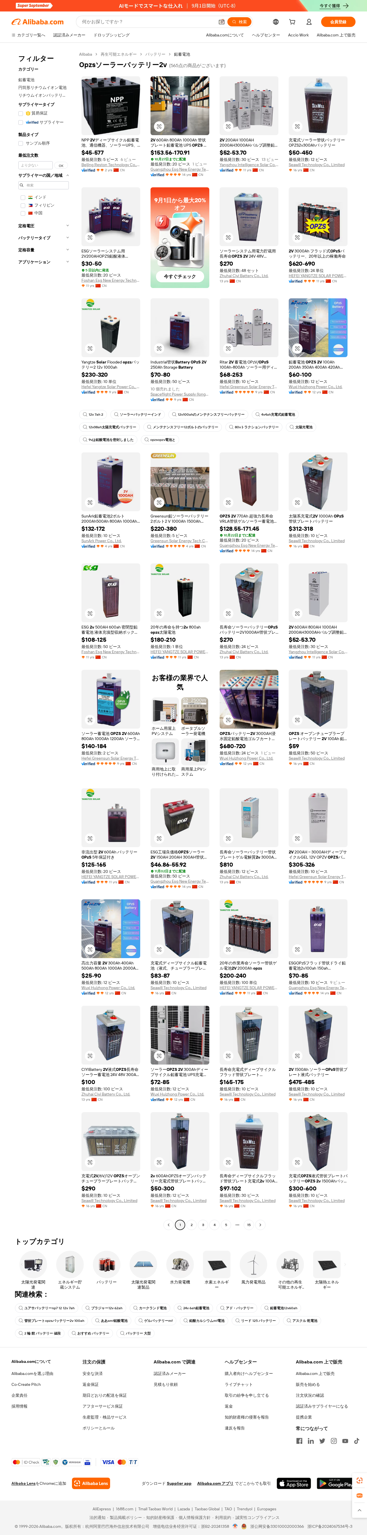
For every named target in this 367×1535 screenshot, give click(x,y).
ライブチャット (239, 1384)
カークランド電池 (153, 1308)
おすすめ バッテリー (93, 1333)
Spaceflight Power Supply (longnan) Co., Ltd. (180, 394)
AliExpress (102, 1509)
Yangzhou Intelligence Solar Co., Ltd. (249, 164)
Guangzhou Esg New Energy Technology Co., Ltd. (180, 169)
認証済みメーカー (170, 1373)
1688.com (124, 1509)
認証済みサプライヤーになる (322, 1406)
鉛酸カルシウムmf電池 (207, 1321)
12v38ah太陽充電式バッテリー (112, 427)
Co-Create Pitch (26, 1384)
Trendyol (244, 1509)
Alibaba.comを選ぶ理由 (32, 1373)
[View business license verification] (235, 1526)
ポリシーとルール (99, 1428)
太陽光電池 (304, 427)
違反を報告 (235, 1428)
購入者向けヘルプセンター (249, 1373)
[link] (359, 1480)
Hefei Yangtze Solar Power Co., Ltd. (110, 386)
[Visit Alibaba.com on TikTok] (356, 1440)
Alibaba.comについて (31, 1361)
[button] (221, 21)
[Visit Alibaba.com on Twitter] (322, 1440)
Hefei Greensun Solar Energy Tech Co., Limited (249, 386)
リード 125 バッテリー (258, 1321)
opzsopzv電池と (162, 440)
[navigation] (43, 640)
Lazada (183, 1509)
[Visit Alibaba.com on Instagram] (333, 1440)
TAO (228, 1509)
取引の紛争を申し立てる (247, 1395)
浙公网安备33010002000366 (277, 1526)
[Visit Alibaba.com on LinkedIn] (310, 1440)
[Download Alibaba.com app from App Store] (294, 1483)
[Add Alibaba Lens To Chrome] (91, 1483)
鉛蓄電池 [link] (182, 54)
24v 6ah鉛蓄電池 (196, 1308)
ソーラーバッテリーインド (140, 415)
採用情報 (19, 1406)
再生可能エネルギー (119, 54)
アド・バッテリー (239, 1308)
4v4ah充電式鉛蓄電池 (278, 415)
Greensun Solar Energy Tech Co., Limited (180, 540)
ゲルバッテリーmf (158, 1321)
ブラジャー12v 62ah (106, 1308)
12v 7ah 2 (96, 415)
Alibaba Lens (23, 1483)
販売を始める (308, 1384)
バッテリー (155, 54)
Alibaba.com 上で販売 (315, 1373)
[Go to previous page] (168, 1225)
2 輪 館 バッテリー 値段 (42, 1333)
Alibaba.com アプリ (215, 1483)
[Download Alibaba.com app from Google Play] (336, 1483)
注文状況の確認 (310, 1395)
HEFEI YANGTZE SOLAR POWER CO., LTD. (318, 275)
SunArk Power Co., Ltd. (101, 540)
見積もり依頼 (166, 1384)
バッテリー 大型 (138, 1333)
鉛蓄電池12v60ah (283, 1308)
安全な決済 (93, 1373)
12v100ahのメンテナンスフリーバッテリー (211, 415)
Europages (266, 1509)
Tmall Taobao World (155, 1509)
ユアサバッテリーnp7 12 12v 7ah (49, 1308)
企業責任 (19, 1395)
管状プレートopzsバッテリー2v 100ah (54, 1321)
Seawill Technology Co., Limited (317, 164)
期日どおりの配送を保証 (105, 1395)
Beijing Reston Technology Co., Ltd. (110, 164)
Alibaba (85, 54)
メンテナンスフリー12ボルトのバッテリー (185, 427)
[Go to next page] (260, 1225)
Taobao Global (207, 1509)
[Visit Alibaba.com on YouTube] (345, 1440)
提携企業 (304, 1417)
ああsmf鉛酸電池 (114, 1321)
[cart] (293, 22)
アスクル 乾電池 (304, 1321)
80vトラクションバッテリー (257, 427)
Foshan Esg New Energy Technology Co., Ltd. (110, 280)
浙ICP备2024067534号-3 (329, 1526)
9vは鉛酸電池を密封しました (111, 440)
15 (249, 1225)
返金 (229, 1406)
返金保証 (91, 1384)
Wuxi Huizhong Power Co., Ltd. (315, 386)
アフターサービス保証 (103, 1406)
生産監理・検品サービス (105, 1417)
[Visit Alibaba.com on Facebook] (299, 1440)
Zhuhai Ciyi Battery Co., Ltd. (244, 275)
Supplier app (179, 1483)
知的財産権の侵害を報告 (247, 1417)
